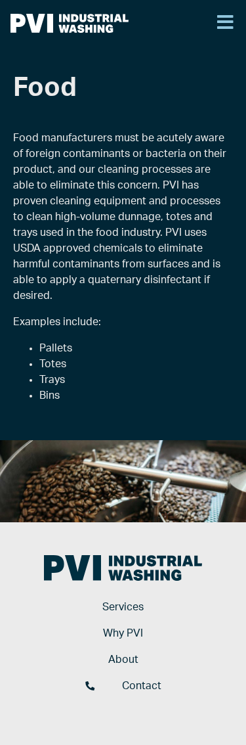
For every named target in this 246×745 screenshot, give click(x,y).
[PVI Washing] (69, 23)
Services (123, 607)
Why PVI (123, 633)
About (123, 659)
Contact (141, 686)
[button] (225, 23)
